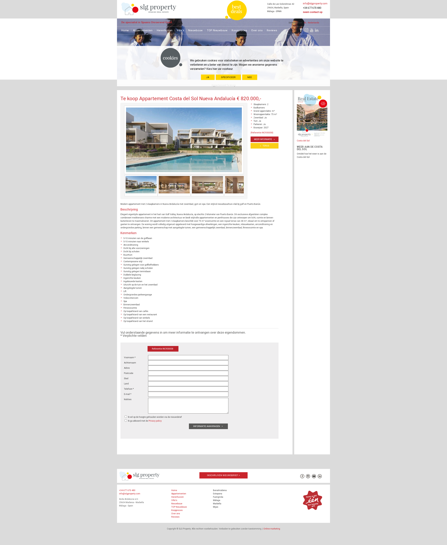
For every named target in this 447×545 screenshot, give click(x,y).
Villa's (180, 30)
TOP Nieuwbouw (217, 30)
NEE (249, 77)
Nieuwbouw (195, 30)
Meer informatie (263, 139)
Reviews (272, 30)
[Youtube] (311, 30)
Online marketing (271, 529)
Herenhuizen (165, 30)
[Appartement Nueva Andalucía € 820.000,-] (141, 185)
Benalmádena (220, 490)
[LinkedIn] (317, 30)
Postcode (128, 373)
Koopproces (239, 30)
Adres (127, 368)
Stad (126, 378)
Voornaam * (129, 357)
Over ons (257, 30)
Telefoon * (129, 389)
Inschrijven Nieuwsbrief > (223, 475)
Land (126, 383)
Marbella (217, 503)
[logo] (148, 8)
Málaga (216, 500)
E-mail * (127, 394)
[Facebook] (301, 30)
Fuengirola (218, 497)
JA (207, 77)
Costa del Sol (303, 140)
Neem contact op (312, 12)
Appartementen (143, 30)
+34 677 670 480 (312, 7)
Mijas (215, 507)
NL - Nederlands (311, 22)
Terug (266, 146)
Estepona (217, 493)
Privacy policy (155, 421)
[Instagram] (306, 30)
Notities (127, 399)
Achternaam (130, 363)
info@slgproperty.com (315, 3)
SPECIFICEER (228, 77)
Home (125, 30)
